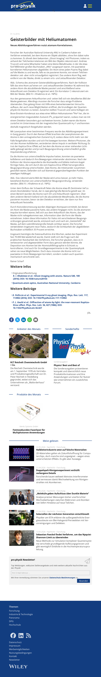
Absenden (83, 580)
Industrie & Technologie (21, 614)
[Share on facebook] (11, 319)
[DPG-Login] (85, 6)
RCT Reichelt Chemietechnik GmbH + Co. (28, 363)
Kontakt (13, 656)
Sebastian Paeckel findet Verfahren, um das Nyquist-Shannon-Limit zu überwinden (63, 536)
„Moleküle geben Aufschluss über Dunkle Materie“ (62, 493)
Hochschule (15, 624)
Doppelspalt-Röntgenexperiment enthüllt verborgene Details (58, 472)
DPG (11, 621)
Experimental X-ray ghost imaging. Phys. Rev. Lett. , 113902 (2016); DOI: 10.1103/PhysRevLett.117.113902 (50, 297)
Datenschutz (15, 642)
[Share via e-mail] (35, 319)
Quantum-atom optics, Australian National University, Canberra (46, 283)
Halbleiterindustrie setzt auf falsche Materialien (61, 449)
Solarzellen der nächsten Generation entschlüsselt (62, 514)
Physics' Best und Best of (67, 365)
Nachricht (51, 447)
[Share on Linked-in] (23, 319)
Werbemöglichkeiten (19, 649)
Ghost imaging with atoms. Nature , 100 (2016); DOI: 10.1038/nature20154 (46, 277)
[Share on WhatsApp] (29, 319)
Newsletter (14, 659)
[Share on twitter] (17, 319)
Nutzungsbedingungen (20, 652)
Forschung (61, 447)
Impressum (14, 645)
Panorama (14, 617)
